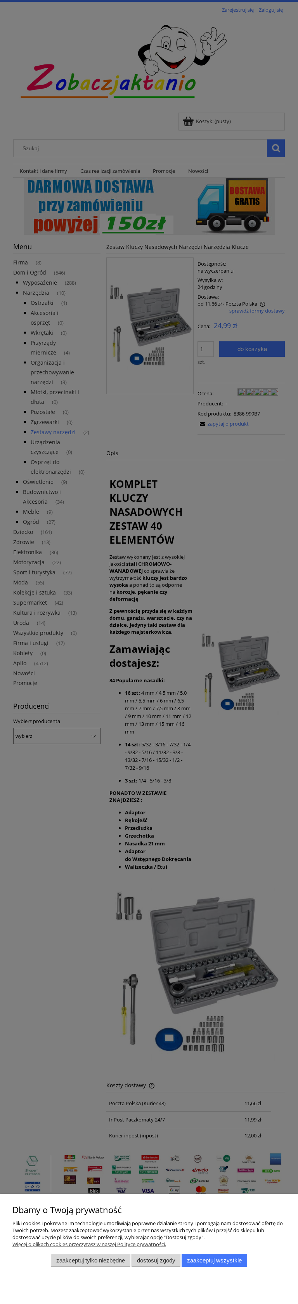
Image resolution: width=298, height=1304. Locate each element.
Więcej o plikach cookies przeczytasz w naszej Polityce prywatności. (89, 1244)
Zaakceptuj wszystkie (214, 1260)
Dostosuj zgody (156, 1260)
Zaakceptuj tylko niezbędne (90, 1260)
